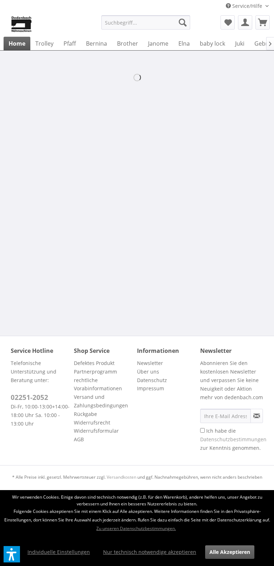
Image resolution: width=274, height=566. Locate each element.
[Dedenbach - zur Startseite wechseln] (21, 24)
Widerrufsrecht (92, 422)
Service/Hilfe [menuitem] (247, 5)
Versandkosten (121, 477)
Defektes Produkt (94, 363)
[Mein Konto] (245, 22)
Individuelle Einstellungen (58, 552)
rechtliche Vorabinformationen (98, 384)
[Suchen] (182, 22)
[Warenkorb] (262, 22)
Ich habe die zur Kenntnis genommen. (233, 439)
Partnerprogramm (95, 371)
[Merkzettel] (227, 22)
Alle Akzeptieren (229, 552)
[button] (12, 554)
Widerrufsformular (96, 430)
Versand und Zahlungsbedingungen (101, 401)
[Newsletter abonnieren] (256, 416)
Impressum (150, 388)
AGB (79, 439)
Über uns (148, 371)
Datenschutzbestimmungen (233, 439)
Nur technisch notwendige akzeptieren (149, 552)
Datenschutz (152, 380)
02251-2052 (29, 397)
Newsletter (150, 363)
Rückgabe (85, 414)
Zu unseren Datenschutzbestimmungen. (136, 528)
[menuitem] (146, 22)
